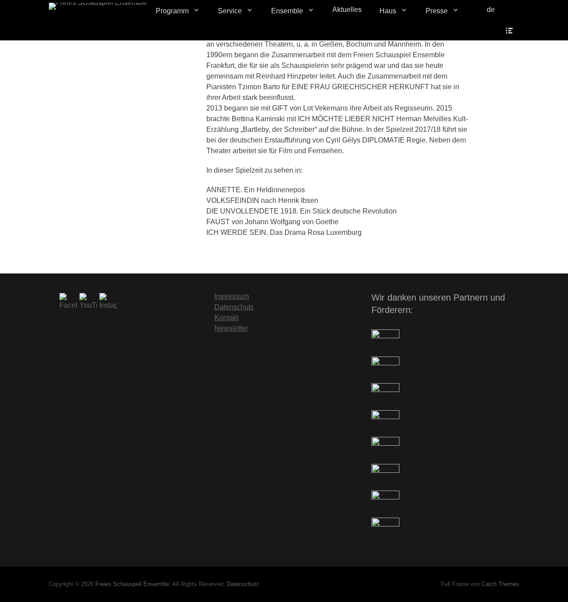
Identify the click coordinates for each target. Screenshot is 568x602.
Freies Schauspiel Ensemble (132, 584)
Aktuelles (347, 9)
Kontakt (226, 317)
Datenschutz (234, 307)
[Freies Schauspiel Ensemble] (98, 6)
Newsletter (231, 328)
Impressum (231, 296)
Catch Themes (500, 584)
